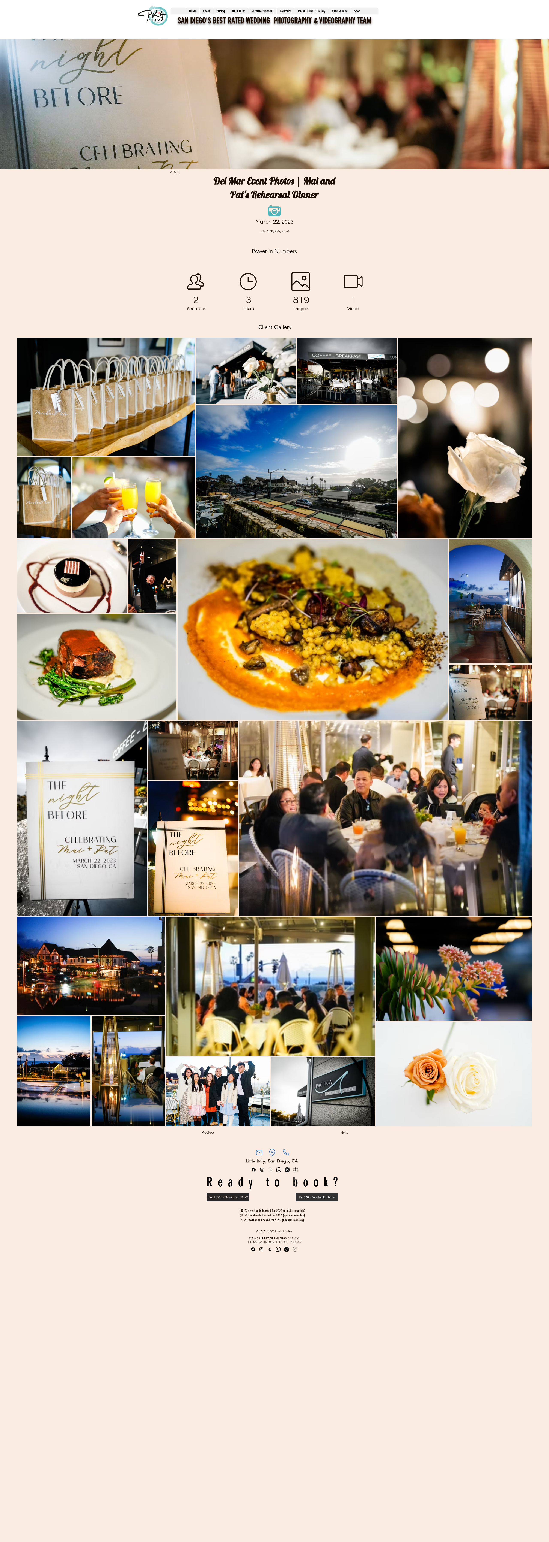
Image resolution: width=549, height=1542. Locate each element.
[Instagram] (262, 1169)
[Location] (272, 1152)
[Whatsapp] (278, 1169)
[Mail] (259, 1152)
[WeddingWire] (295, 1169)
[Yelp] (270, 1169)
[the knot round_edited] (287, 1169)
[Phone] (285, 1152)
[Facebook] (253, 1169)
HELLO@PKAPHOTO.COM (262, 1242)
